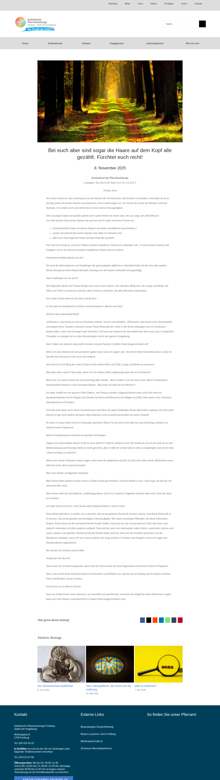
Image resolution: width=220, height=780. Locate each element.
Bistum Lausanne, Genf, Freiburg (98, 734)
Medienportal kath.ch (92, 741)
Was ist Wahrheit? (145, 685)
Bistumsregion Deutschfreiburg (97, 727)
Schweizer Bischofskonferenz (96, 748)
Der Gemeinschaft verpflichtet (55, 685)
